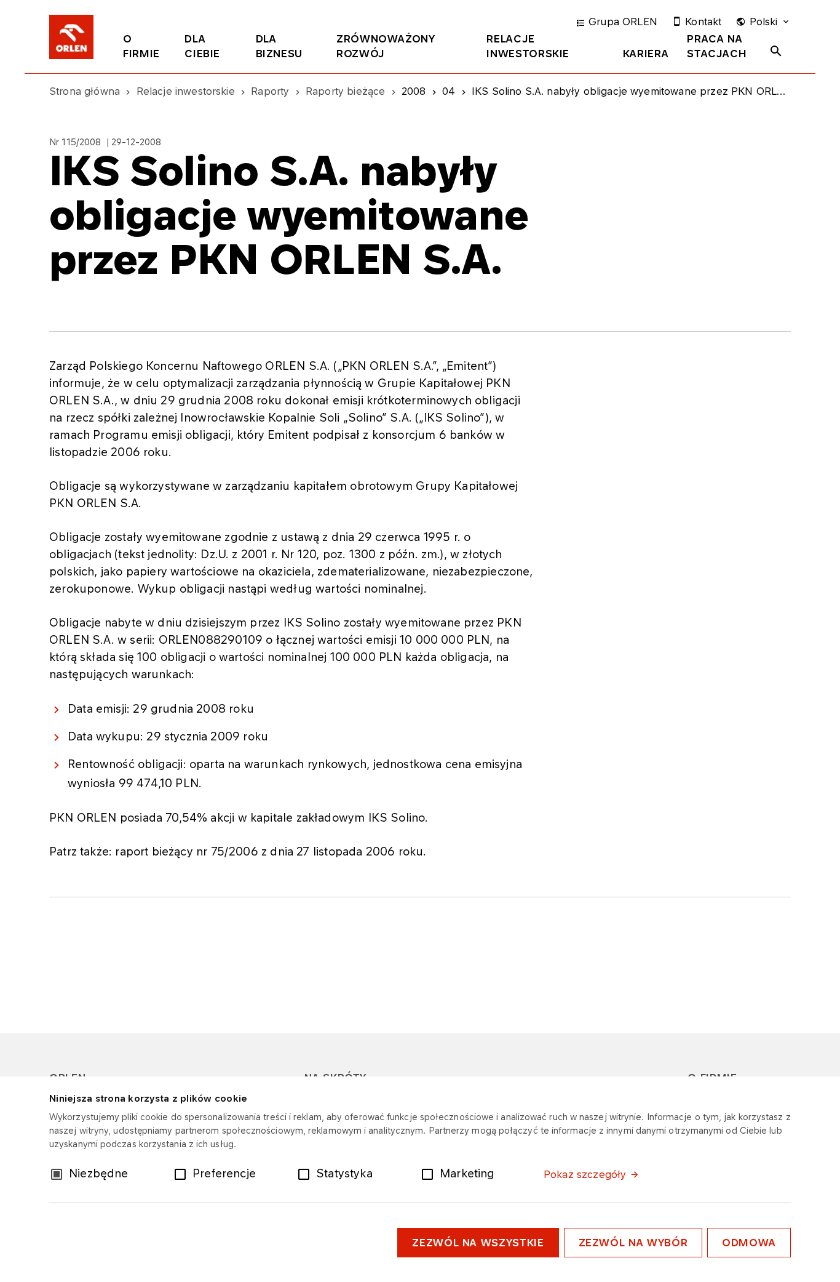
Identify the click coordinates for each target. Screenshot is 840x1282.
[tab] (144, 48)
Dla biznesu (279, 46)
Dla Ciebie (202, 46)
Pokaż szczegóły (585, 1174)
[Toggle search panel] (776, 51)
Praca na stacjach (717, 46)
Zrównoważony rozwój (385, 46)
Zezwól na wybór (633, 1242)
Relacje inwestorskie (527, 46)
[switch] (182, 1173)
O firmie (141, 46)
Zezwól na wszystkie (478, 1242)
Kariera (645, 53)
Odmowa (749, 1242)
